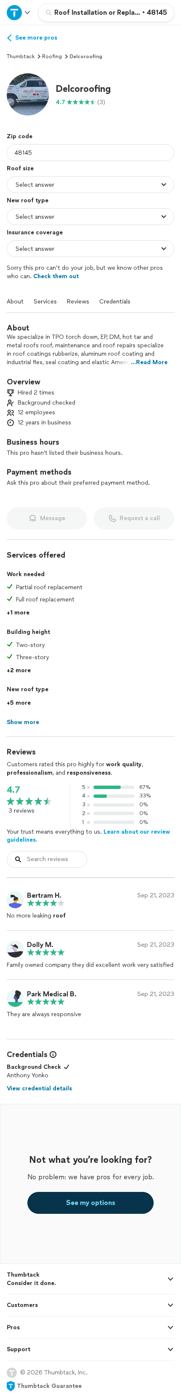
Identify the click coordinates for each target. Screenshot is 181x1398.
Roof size (20, 168)
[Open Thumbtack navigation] (19, 12)
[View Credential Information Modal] (52, 1054)
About (15, 301)
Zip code (19, 136)
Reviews (78, 301)
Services (45, 301)
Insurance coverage (35, 232)
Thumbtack (21, 56)
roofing (52, 56)
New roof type (27, 200)
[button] (28, 94)
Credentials (114, 301)
